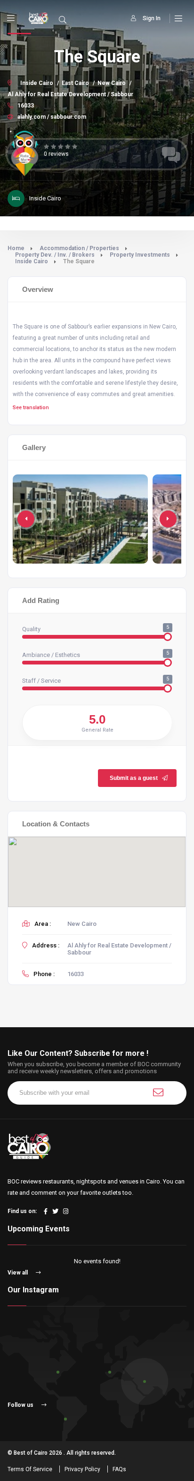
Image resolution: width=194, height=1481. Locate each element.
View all (18, 1272)
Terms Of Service (30, 1469)
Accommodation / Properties (79, 248)
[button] (168, 519)
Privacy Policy (82, 1469)
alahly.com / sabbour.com (51, 117)
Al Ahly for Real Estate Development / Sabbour (70, 94)
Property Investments (140, 255)
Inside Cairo (36, 83)
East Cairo (75, 83)
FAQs (119, 1469)
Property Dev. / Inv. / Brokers (55, 255)
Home (16, 248)
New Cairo (111, 83)
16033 (25, 105)
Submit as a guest (134, 778)
